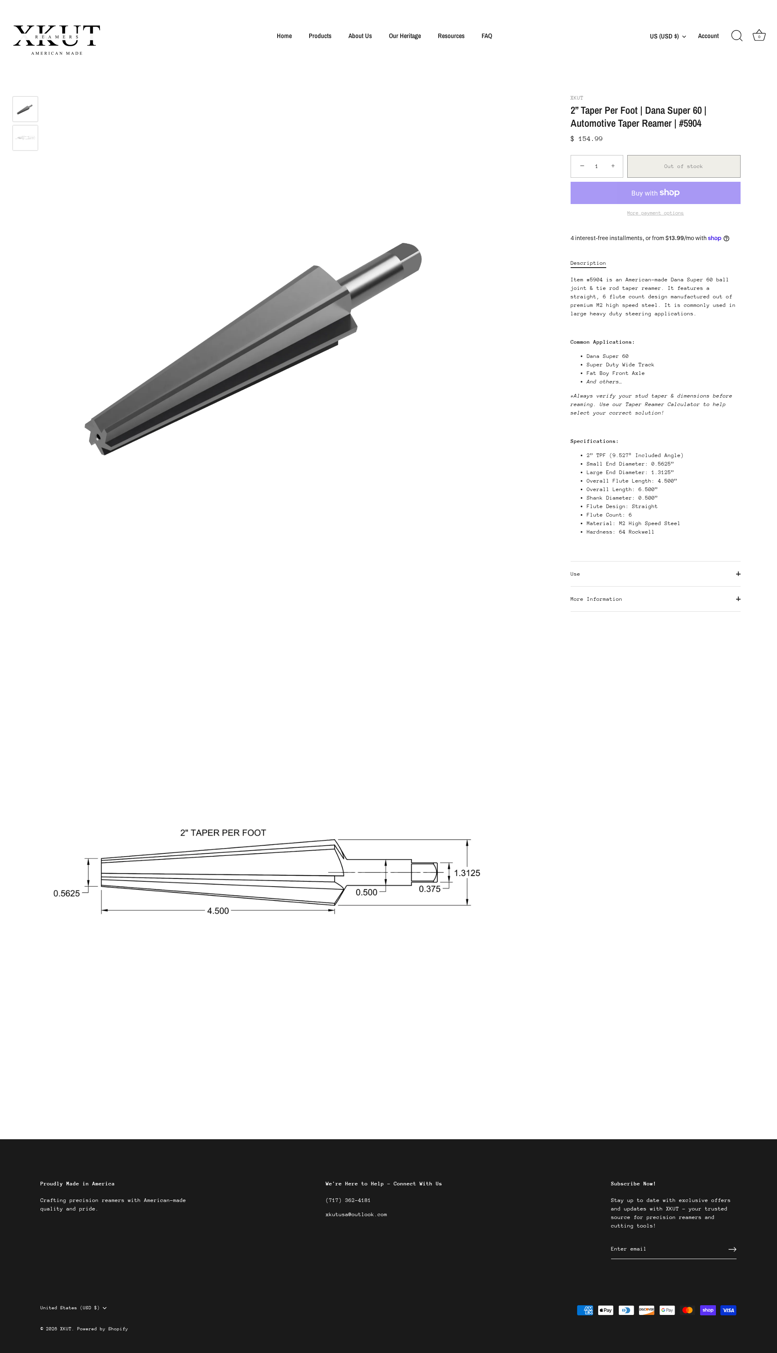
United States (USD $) (70, 1307)
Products (320, 35)
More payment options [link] (655, 213)
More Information (596, 599)
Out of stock (683, 166)
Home (284, 35)
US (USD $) (664, 36)
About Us (360, 35)
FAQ (487, 35)
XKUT (577, 98)
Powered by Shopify (102, 1329)
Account (708, 36)
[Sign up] (732, 1249)
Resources (451, 35)
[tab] (592, 263)
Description (588, 263)
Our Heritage (405, 35)
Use (575, 574)
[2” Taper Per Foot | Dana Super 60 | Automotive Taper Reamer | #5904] (25, 109)
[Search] (737, 36)
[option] (25, 110)
